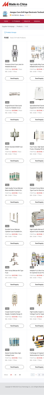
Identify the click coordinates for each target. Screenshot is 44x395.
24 (11, 375)
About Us (27, 21)
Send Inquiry (14, 78)
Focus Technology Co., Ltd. (25, 387)
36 (15, 375)
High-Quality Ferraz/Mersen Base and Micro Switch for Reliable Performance (14, 190)
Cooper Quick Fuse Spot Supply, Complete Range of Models (13, 314)
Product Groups (11, 32)
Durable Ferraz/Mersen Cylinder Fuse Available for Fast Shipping (13, 231)
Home (6, 21)
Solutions (37, 21)
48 (20, 375)
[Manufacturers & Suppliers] (15, 4)
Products (17, 21)
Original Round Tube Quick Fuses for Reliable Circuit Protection (13, 108)
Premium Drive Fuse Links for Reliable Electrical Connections (14, 66)
